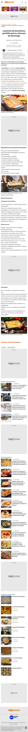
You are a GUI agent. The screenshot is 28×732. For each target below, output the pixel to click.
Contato (16, 724)
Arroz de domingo (17, 658)
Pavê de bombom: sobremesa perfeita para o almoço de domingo (19, 514)
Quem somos (4, 722)
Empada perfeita (17, 668)
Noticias (9, 24)
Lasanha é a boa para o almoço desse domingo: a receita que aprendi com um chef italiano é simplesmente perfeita (19, 473)
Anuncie (11, 724)
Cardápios (14, 24)
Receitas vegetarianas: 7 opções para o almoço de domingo (19, 554)
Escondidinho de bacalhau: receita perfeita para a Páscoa (18, 544)
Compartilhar (15, 43)
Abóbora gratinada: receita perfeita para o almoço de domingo (18, 483)
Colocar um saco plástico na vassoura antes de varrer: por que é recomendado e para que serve (19, 387)
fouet (20, 241)
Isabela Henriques (12, 50)
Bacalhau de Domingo (18, 596)
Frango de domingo (17, 647)
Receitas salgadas (11, 347)
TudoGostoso (3, 24)
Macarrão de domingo (18, 637)
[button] (26, 10)
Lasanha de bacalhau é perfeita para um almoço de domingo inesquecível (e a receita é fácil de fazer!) (19, 462)
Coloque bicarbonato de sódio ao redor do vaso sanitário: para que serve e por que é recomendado (19, 407)
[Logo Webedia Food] (14, 717)
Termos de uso (22, 722)
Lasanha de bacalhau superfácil (18, 617)
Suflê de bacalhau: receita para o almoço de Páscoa (19, 503)
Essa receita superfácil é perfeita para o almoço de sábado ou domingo (19, 524)
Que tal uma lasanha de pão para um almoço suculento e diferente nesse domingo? (19, 534)
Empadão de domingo (18, 627)
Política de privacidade (13, 722)
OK (25, 727)
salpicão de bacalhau (13, 83)
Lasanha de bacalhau (18, 606)
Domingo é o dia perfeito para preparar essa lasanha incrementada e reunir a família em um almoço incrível (19, 493)
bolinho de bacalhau (20, 75)
